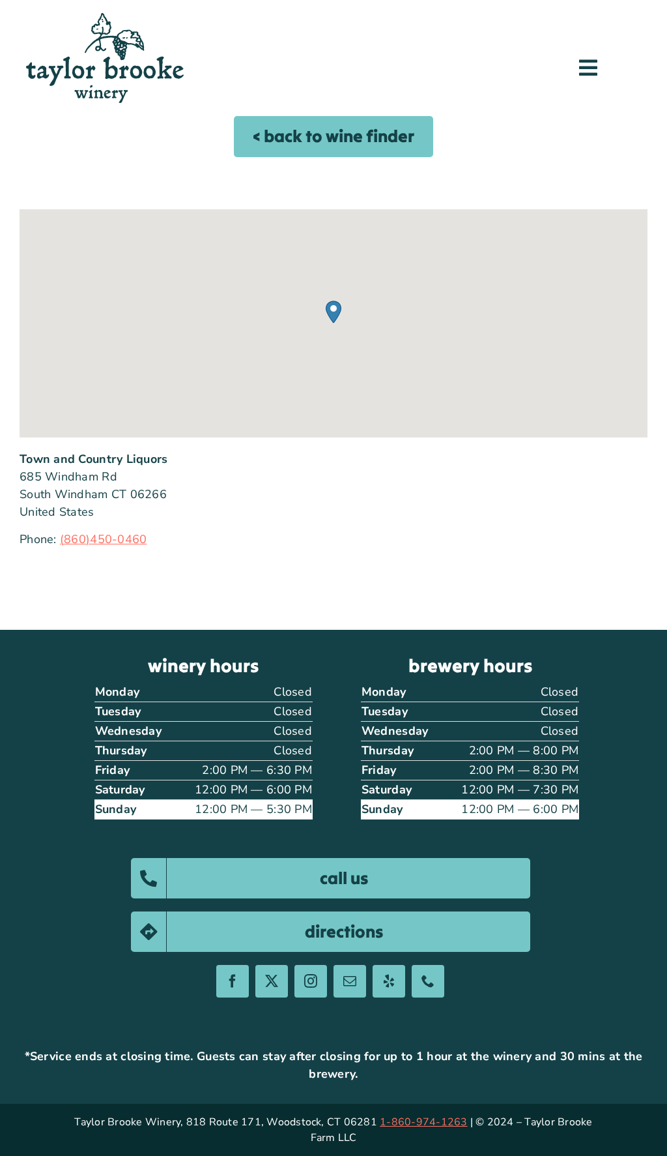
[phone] (428, 981)
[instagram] (310, 981)
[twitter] (271, 981)
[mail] (350, 981)
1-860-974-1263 (423, 1122)
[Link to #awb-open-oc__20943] (588, 67)
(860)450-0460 (103, 539)
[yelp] (389, 981)
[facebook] (232, 981)
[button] (333, 312)
